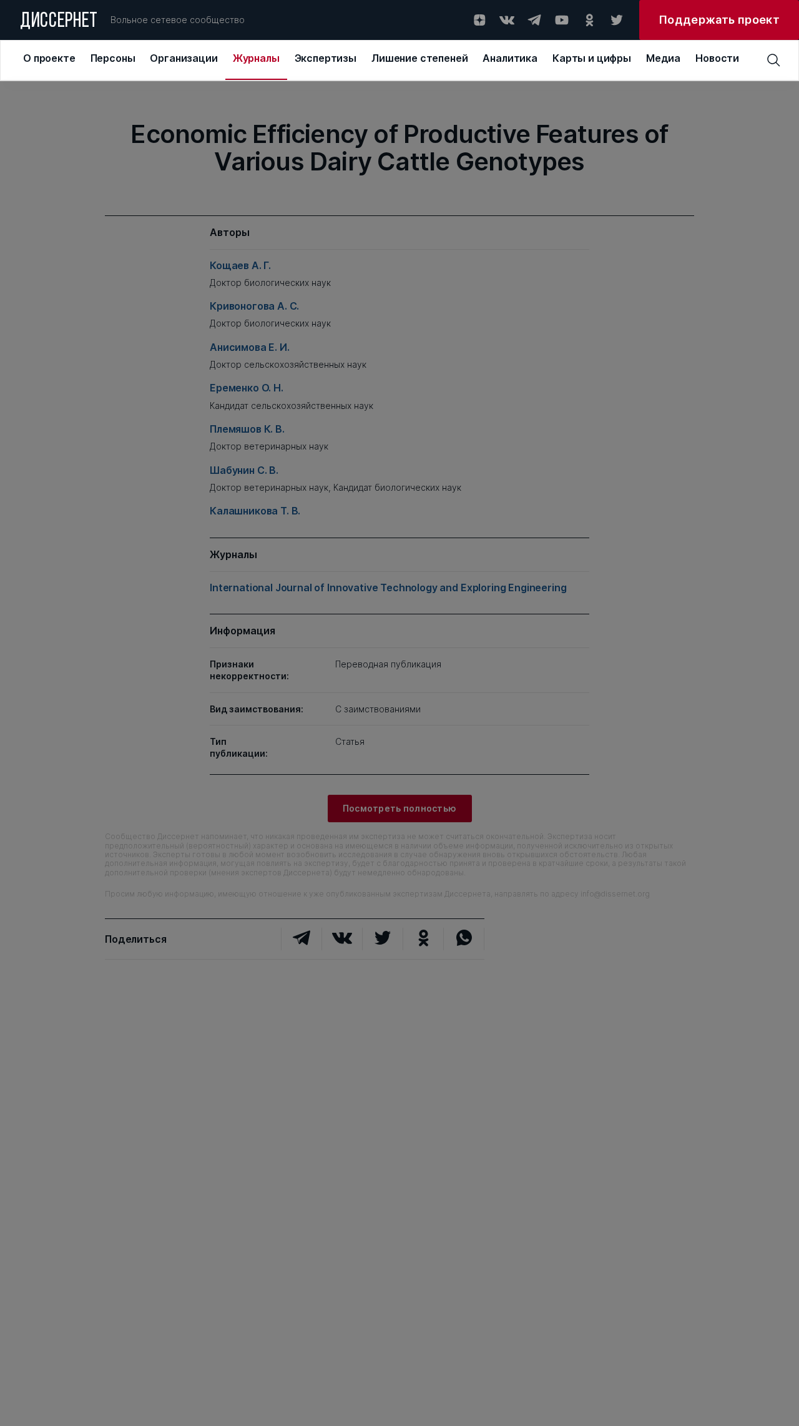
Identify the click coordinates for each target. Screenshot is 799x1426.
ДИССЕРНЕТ (59, 21)
